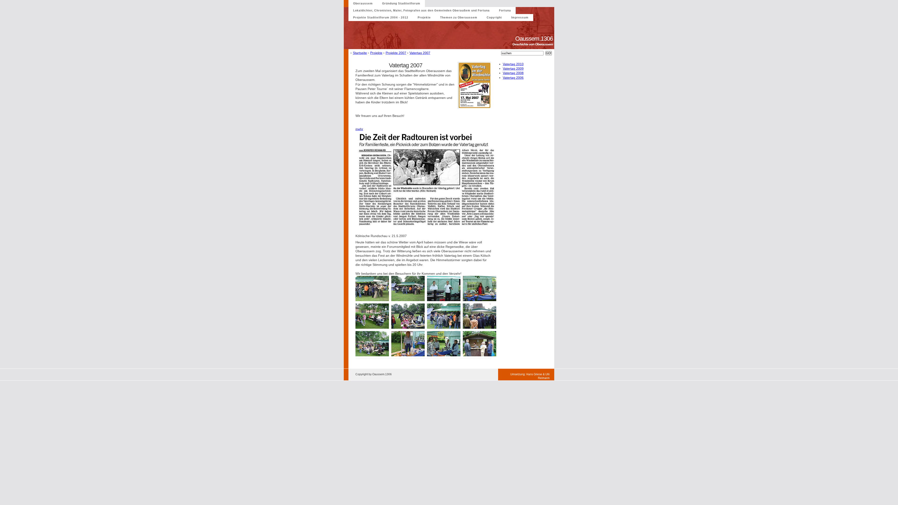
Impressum (520, 17)
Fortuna (505, 10)
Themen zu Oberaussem (458, 17)
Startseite (360, 53)
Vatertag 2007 (419, 53)
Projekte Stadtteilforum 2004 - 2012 (380, 17)
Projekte (424, 17)
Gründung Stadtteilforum (401, 3)
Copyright (494, 17)
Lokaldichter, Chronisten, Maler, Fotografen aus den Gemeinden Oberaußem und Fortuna (421, 10)
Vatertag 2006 (513, 77)
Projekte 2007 (396, 53)
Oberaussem (363, 3)
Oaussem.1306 (534, 38)
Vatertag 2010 (513, 64)
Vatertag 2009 (513, 68)
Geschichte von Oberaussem (533, 44)
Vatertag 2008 (513, 73)
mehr (359, 129)
